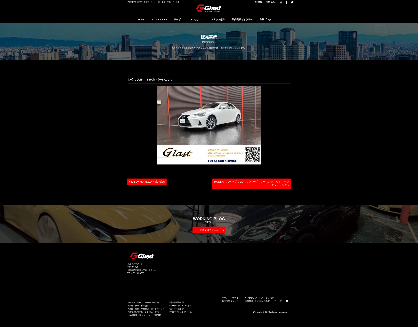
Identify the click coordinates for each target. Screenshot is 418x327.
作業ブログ (265, 19)
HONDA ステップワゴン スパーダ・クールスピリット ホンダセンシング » (251, 183)
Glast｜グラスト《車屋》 (209, 8)
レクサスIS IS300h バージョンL (150, 79)
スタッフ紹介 (218, 19)
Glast (142, 255)
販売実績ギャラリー (242, 19)
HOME (141, 19)
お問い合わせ (271, 2)
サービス (178, 19)
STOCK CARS (159, 19)
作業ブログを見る (209, 230)
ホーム (225, 297)
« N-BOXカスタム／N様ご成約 (147, 181)
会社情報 (258, 2)
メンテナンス (197, 19)
